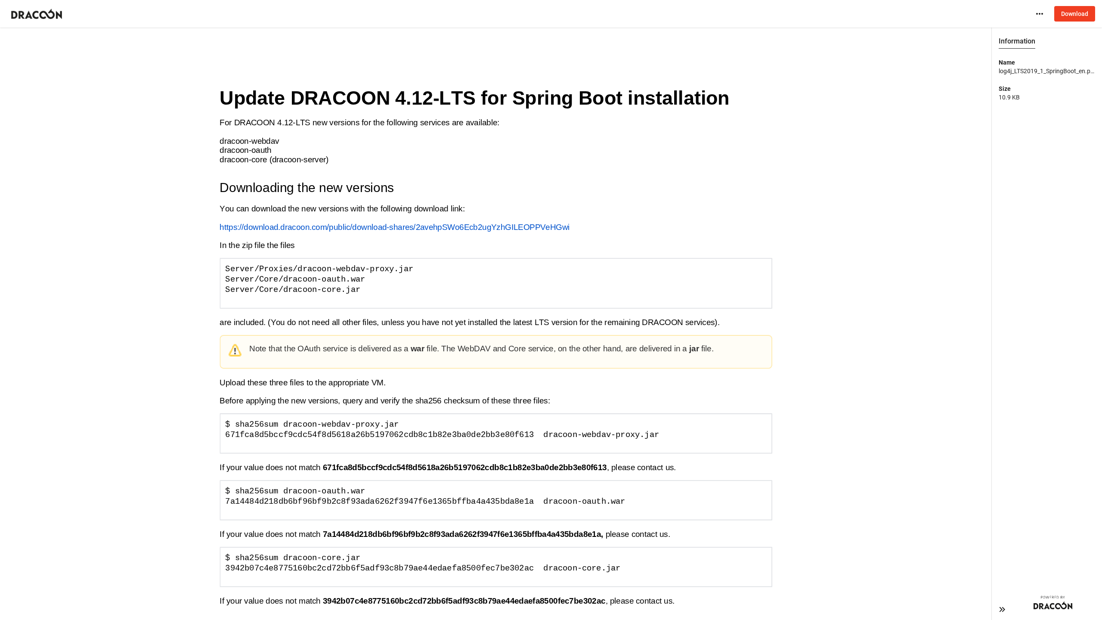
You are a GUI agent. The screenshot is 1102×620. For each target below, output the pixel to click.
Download (1074, 13)
